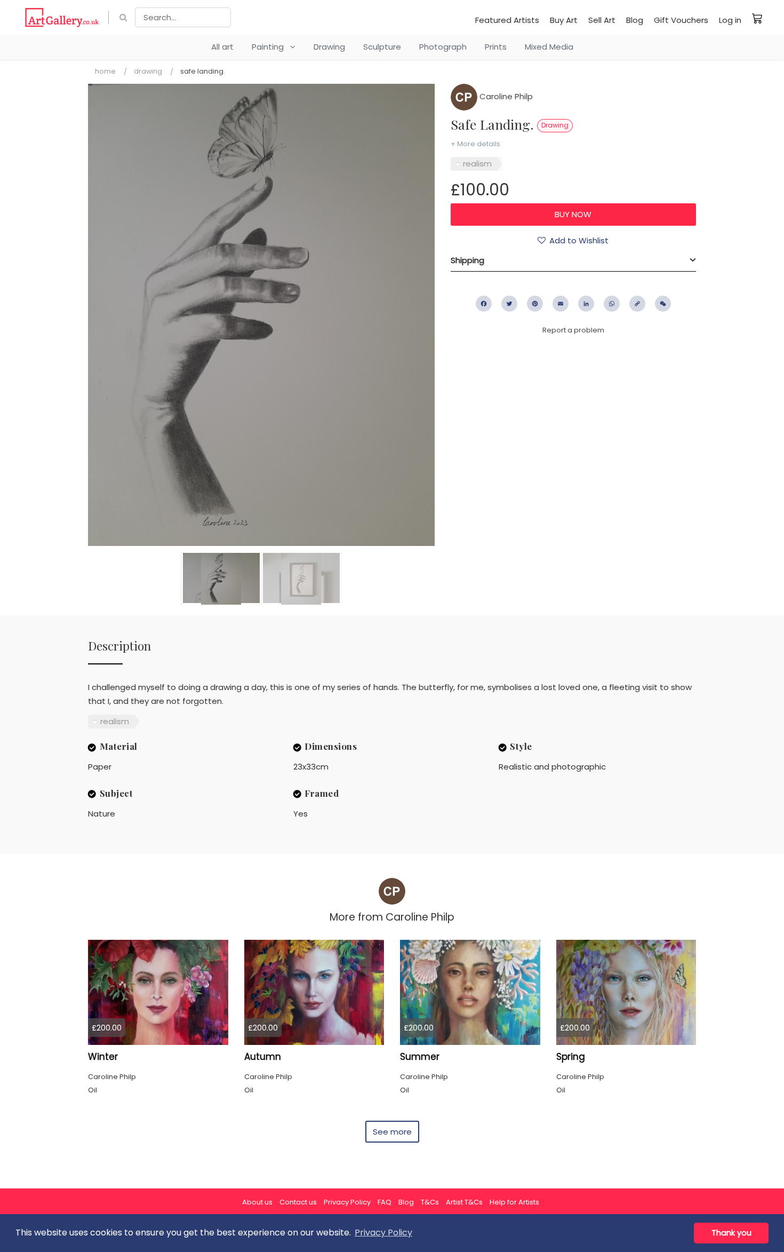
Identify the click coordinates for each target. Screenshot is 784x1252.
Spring (570, 1056)
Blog (634, 20)
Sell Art (601, 20)
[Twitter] (509, 304)
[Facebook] (484, 304)
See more (392, 1131)
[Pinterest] (535, 304)
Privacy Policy (347, 1202)
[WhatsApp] (612, 304)
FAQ (384, 1202)
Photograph (443, 46)
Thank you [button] (731, 1232)
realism (477, 163)
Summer (419, 1056)
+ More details (475, 144)
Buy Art (564, 20)
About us (257, 1202)
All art (222, 46)
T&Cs (430, 1202)
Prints (496, 46)
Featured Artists (507, 20)
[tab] (573, 260)
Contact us (298, 1202)
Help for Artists (514, 1202)
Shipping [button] (467, 260)
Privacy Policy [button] (383, 1232)
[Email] (560, 304)
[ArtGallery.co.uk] (62, 17)
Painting (271, 46)
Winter (103, 1056)
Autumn (262, 1056)
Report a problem (573, 330)
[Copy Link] (637, 304)
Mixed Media (549, 46)
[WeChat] (663, 304)
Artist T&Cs (464, 1202)
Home (105, 71)
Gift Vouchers (681, 20)
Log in (730, 20)
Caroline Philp (505, 96)
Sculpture (382, 46)
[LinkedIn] (586, 304)
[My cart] (757, 18)
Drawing (329, 46)
